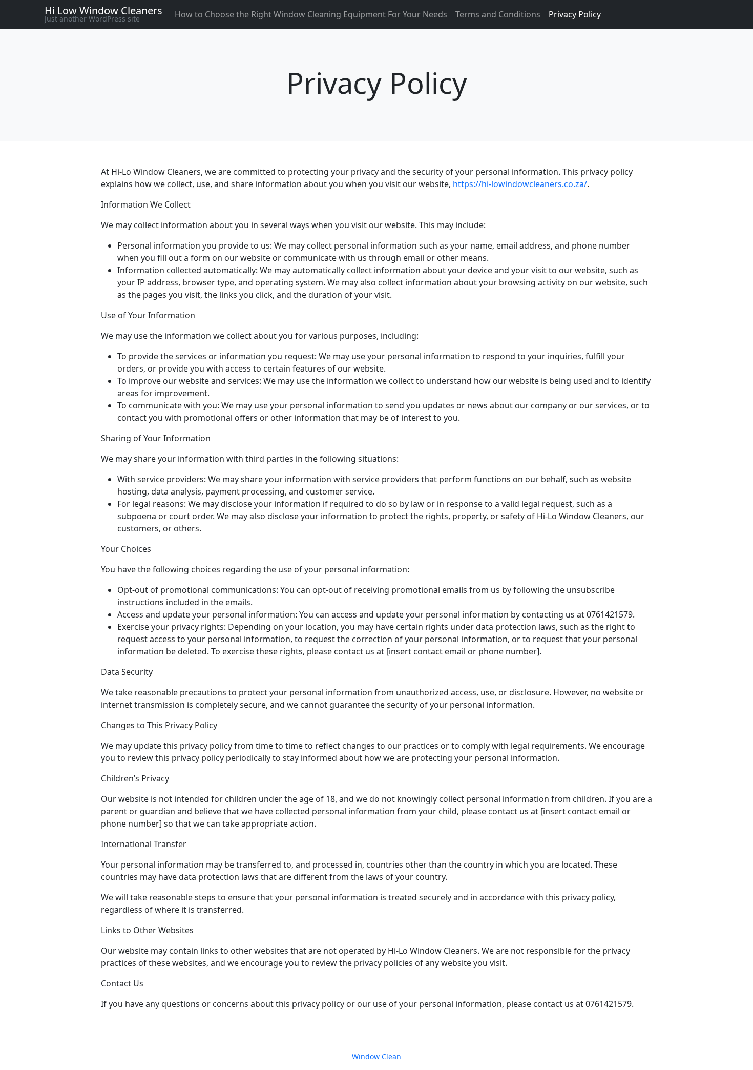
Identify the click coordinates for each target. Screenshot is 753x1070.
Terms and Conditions (497, 14)
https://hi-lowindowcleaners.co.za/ (520, 184)
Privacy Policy (575, 14)
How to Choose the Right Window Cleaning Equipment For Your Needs (311, 14)
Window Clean (376, 1056)
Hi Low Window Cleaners (103, 10)
